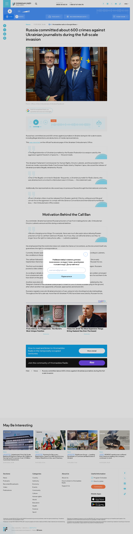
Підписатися (66, 276)
